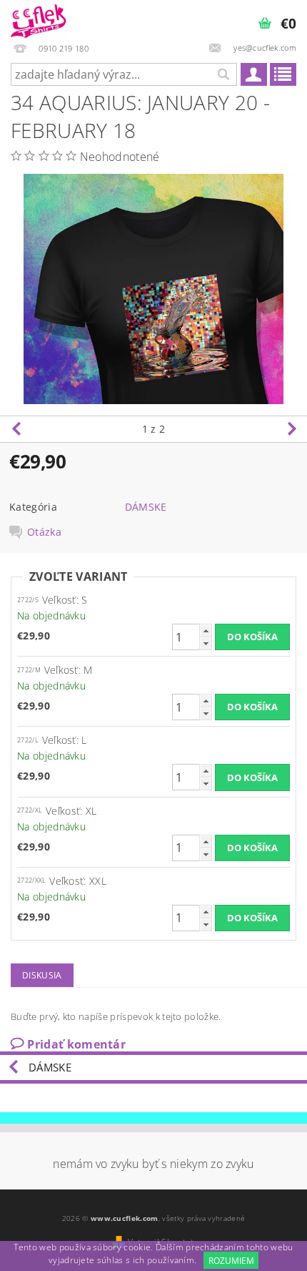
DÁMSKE (146, 507)
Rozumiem (231, 1261)
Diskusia (42, 975)
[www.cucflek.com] (39, 18)
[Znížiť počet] (205, 643)
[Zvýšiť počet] (205, 630)
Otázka (44, 532)
